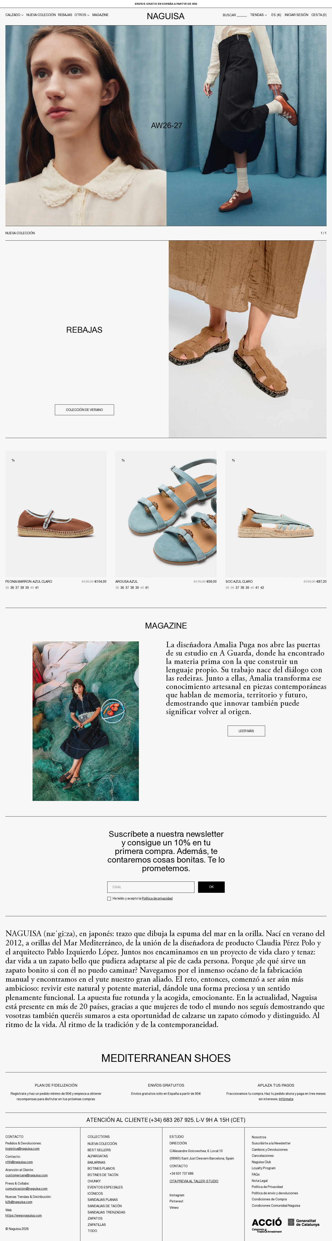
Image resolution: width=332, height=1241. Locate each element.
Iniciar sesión (296, 15)
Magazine (100, 15)
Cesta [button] (319, 15)
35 (7, 587)
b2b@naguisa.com (18, 1202)
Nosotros (259, 1137)
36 (12, 587)
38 (22, 587)
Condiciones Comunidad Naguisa (276, 1205)
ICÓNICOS (95, 1193)
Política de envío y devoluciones (275, 1193)
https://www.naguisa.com (23, 1215)
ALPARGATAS (98, 1156)
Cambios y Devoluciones (270, 1149)
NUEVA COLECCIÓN (41, 15)
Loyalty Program (264, 1168)
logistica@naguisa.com (22, 1149)
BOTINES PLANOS (101, 1168)
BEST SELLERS (99, 1150)
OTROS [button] (80, 15)
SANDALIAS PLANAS (103, 1200)
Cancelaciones (263, 1155)
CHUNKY (94, 1181)
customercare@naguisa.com (26, 1175)
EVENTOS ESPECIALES (105, 1187)
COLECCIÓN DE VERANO (84, 410)
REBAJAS (65, 15)
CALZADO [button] (12, 15)
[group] (166, 126)
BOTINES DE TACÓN (103, 1175)
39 (27, 587)
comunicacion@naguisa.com (26, 1188)
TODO (92, 1231)
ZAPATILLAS (97, 1225)
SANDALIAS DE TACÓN (105, 1206)
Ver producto (56, 554)
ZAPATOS (95, 1218)
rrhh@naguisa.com (19, 1162)
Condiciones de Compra (269, 1199)
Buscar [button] (229, 15)
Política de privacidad (157, 898)
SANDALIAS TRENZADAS (106, 1212)
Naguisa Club (261, 1162)
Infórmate (286, 1099)
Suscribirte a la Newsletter (271, 1143)
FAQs (256, 1174)
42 (262, 587)
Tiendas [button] (257, 15)
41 (37, 587)
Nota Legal (260, 1181)
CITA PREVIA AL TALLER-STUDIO (194, 1181)
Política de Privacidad (267, 1187)
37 (17, 587)
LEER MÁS (246, 731)
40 (32, 587)
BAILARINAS (96, 1162)
